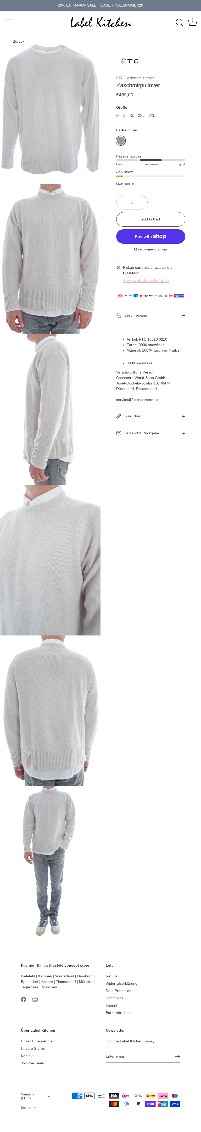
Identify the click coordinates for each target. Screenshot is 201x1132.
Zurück (15, 41)
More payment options (151, 249)
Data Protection (118, 991)
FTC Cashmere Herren (135, 78)
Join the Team (32, 1063)
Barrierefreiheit (118, 1013)
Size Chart (132, 416)
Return (111, 976)
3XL (152, 115)
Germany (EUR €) (27, 1096)
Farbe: (126, 130)
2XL (141, 115)
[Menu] (9, 22)
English (26, 1107)
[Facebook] (23, 999)
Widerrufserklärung (121, 983)
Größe (121, 107)
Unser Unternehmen (38, 1041)
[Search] (179, 22)
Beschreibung (135, 315)
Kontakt (27, 1056)
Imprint (111, 1005)
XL (132, 115)
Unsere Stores (33, 1048)
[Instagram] (35, 999)
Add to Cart (150, 219)
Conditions (114, 998)
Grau (120, 140)
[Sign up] (177, 1056)
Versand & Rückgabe (141, 433)
